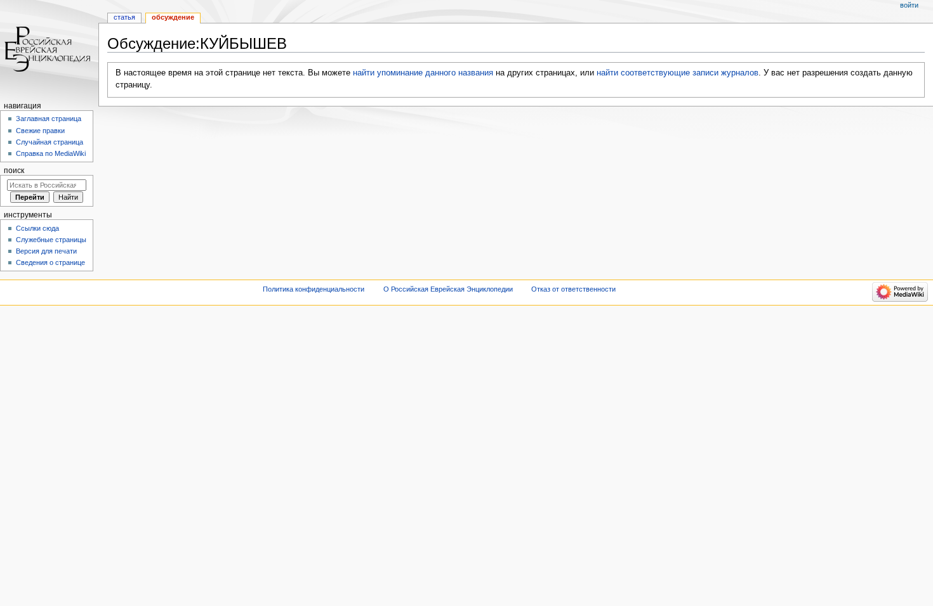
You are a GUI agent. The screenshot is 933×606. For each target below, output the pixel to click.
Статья (124, 17)
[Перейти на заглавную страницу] (49, 49)
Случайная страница (49, 142)
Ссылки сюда (37, 228)
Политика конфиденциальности (313, 289)
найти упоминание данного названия (423, 72)
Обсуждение (173, 17)
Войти (909, 5)
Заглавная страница (48, 118)
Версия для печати (46, 251)
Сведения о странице (50, 262)
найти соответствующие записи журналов (677, 72)
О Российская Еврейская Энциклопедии (448, 289)
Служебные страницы (51, 239)
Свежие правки (40, 130)
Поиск (14, 170)
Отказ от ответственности (573, 289)
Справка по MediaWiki (51, 153)
